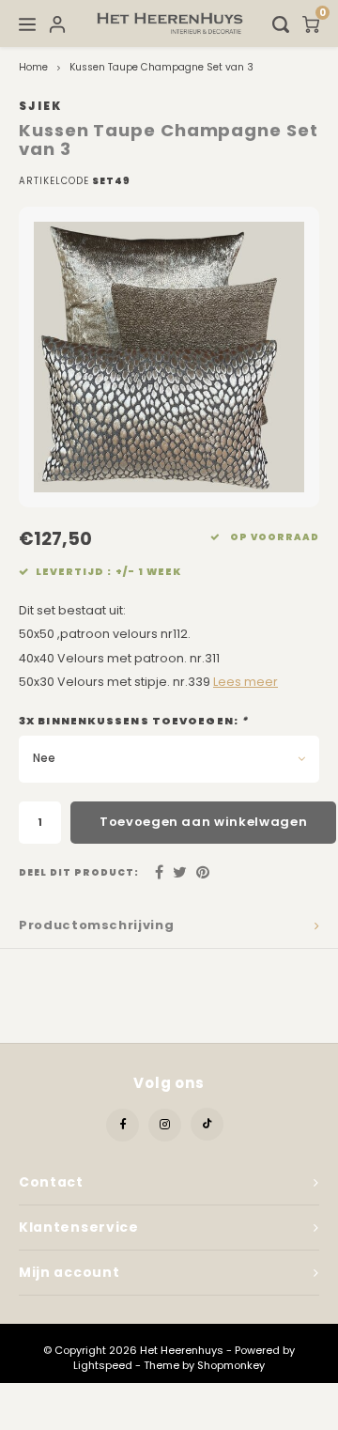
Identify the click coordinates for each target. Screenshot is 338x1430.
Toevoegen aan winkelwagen (203, 822)
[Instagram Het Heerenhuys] (164, 1125)
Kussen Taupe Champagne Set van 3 (161, 67)
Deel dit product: (79, 872)
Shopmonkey (231, 1365)
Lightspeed (102, 1365)
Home (33, 67)
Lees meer (245, 682)
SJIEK (41, 106)
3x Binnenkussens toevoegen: (133, 721)
